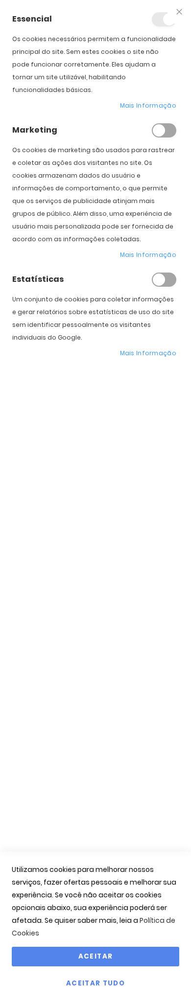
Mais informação (148, 105)
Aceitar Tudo (95, 983)
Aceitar (95, 956)
